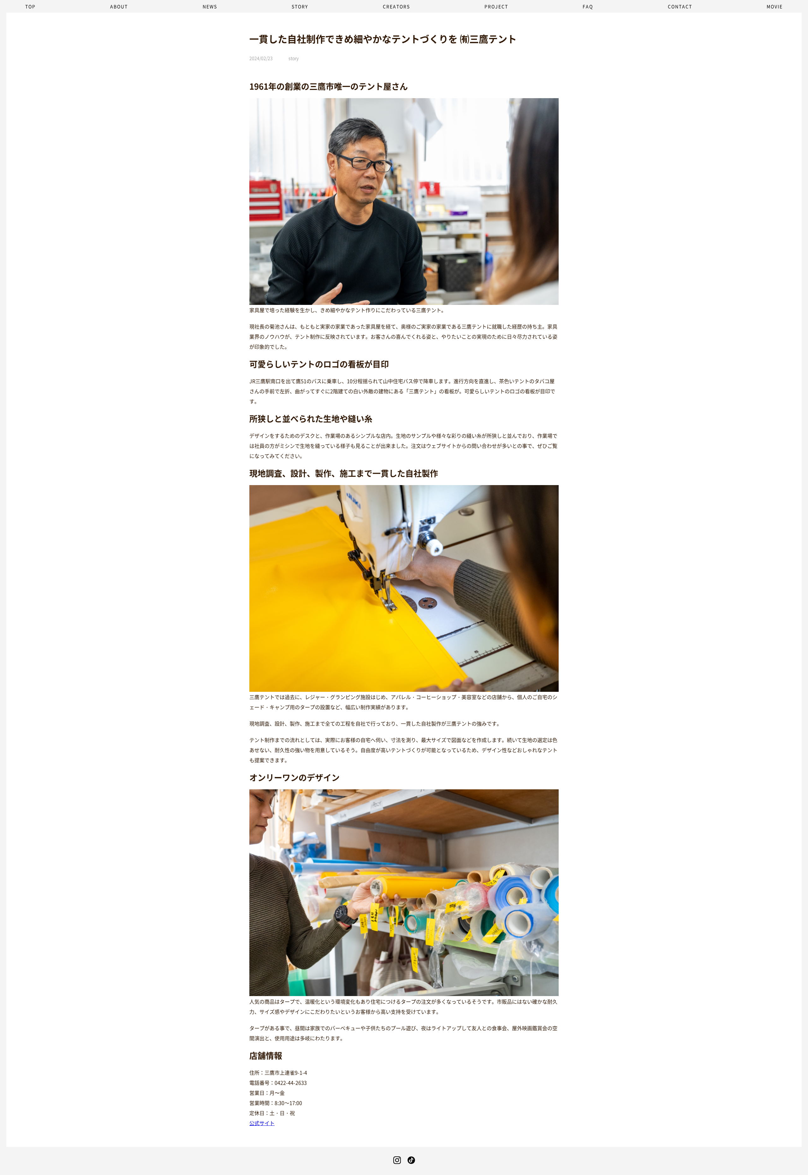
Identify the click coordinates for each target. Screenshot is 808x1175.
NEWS (210, 6)
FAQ (588, 6)
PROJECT (496, 6)
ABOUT (119, 6)
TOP (30, 6)
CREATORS (396, 6)
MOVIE (775, 6)
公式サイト (262, 1123)
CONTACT (680, 6)
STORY (300, 6)
